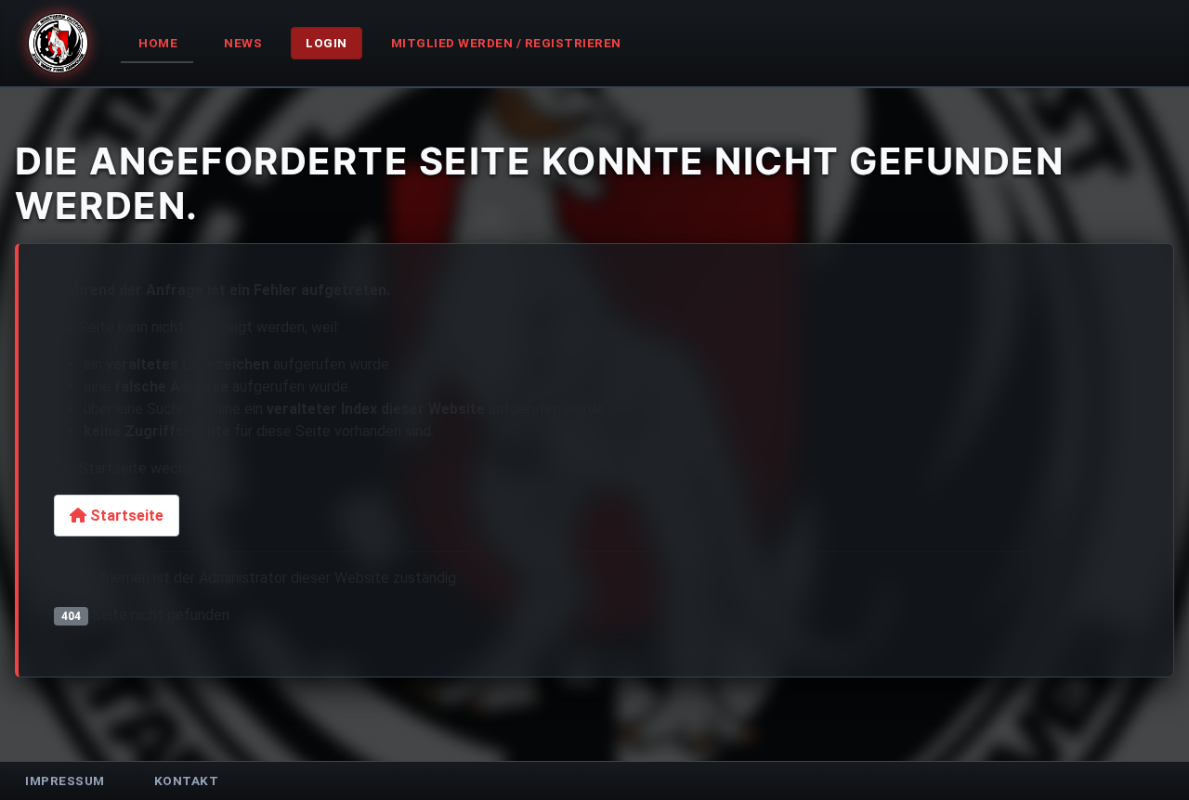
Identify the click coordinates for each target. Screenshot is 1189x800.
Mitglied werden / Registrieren (506, 42)
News (243, 42)
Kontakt (186, 780)
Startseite (124, 515)
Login (326, 42)
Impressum (65, 780)
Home (157, 42)
